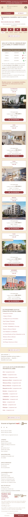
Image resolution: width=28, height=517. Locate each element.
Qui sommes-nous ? (5, 447)
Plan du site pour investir (6, 432)
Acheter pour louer (5, 487)
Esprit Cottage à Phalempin (9, 321)
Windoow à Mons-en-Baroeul (9, 336)
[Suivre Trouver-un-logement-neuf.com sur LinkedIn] (6, 427)
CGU (2, 446)
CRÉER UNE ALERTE (14, 36)
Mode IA (21, 13)
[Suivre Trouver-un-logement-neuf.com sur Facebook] (1, 427)
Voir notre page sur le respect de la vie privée (9, 511)
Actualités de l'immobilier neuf (7, 456)
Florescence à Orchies (8, 313)
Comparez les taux (14, 417)
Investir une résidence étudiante (8, 480)
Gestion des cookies (5, 449)
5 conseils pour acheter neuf (7, 488)
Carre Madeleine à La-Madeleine (10, 331)
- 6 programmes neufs (9, 372)
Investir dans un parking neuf (7, 477)
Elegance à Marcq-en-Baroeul (9, 329)
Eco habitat (3, 457)
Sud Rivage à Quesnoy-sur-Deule (10, 342)
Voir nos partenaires (5, 467)
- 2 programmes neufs (12, 380)
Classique (8, 13)
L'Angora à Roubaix (7, 316)
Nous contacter (4, 451)
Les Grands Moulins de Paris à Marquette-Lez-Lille (14, 334)
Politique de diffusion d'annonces (8, 444)
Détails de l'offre (14, 107)
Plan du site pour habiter (6, 430)
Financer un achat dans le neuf (7, 479)
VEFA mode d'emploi (5, 475)
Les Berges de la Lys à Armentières (10, 318)
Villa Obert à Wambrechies (8, 323)
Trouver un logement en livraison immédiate (10, 490)
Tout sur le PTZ (4, 474)
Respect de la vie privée (6, 443)
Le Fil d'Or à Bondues (7, 339)
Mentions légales (4, 441)
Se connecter (4, 465)
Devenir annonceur (5, 464)
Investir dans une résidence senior (8, 482)
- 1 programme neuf (10, 393)
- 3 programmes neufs (9, 374)
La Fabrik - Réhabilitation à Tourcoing (11, 326)
